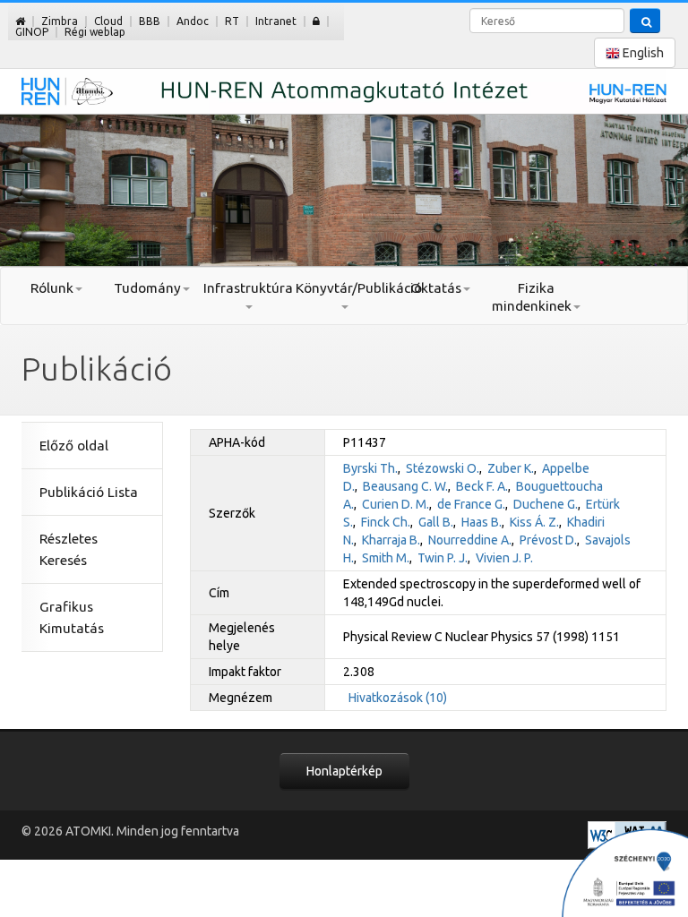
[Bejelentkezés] (316, 21)
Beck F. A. (482, 486)
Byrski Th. (370, 468)
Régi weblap (94, 32)
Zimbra (59, 21)
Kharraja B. (391, 540)
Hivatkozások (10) (397, 697)
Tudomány (147, 288)
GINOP (31, 32)
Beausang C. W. (405, 486)
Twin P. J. (442, 558)
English (642, 53)
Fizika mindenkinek (532, 296)
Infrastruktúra (248, 288)
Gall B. (435, 522)
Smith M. (385, 558)
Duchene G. (545, 504)
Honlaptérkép (344, 771)
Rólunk (51, 288)
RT (232, 21)
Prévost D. (548, 540)
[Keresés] (645, 20)
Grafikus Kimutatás (71, 617)
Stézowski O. (442, 468)
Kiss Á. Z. (534, 522)
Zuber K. (510, 468)
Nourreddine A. (470, 540)
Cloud (108, 21)
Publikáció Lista (88, 492)
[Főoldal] (20, 21)
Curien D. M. (395, 504)
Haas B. (481, 522)
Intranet (276, 21)
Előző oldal (73, 445)
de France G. (471, 504)
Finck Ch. (385, 522)
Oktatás (435, 288)
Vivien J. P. (504, 558)
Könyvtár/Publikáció (343, 288)
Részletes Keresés (68, 549)
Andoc (192, 21)
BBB (149, 21)
